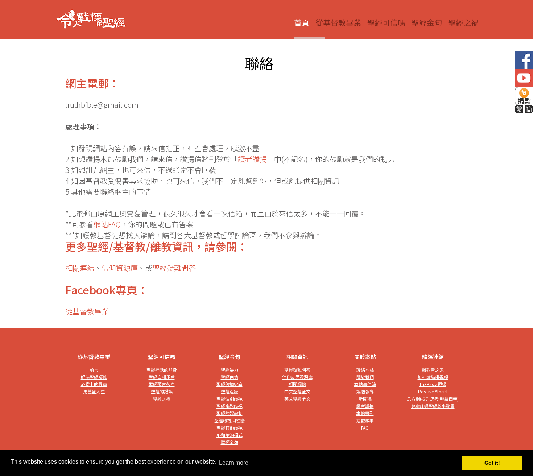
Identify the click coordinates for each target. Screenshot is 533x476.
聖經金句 (427, 22)
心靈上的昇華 (94, 384)
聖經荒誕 (229, 391)
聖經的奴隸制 (229, 413)
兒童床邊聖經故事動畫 (433, 406)
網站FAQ (107, 224)
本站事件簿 (365, 384)
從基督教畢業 (338, 22)
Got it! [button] (492, 463)
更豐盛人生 (94, 391)
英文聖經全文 (297, 399)
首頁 (301, 22)
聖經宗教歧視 (229, 406)
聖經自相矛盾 (162, 377)
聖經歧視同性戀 (229, 420)
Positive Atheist (433, 391)
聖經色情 (229, 377)
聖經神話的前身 (161, 370)
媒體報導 (365, 391)
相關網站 (297, 384)
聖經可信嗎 (386, 22)
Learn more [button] (233, 463)
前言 (94, 370)
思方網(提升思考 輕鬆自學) (433, 399)
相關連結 (79, 267)
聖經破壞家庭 (229, 384)
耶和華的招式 (229, 435)
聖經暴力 (229, 370)
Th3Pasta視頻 (432, 384)
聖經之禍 (463, 22)
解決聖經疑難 (94, 377)
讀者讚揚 (252, 159)
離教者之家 (433, 370)
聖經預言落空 (162, 384)
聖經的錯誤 (162, 391)
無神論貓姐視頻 (433, 377)
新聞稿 (365, 399)
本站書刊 (365, 413)
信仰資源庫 (120, 267)
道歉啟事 (365, 420)
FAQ (365, 428)
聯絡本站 (365, 370)
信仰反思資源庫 (297, 377)
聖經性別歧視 (229, 399)
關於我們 (365, 377)
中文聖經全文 (297, 391)
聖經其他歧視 (229, 428)
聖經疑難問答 (174, 267)
